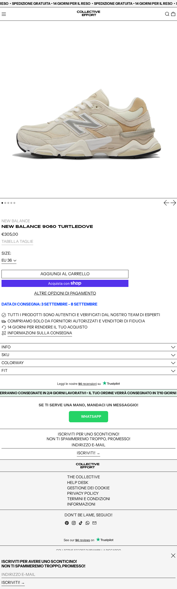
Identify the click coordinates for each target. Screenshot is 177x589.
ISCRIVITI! (86, 453)
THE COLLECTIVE (83, 477)
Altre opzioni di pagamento (65, 293)
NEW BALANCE (16, 221)
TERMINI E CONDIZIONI (88, 498)
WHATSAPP (91, 416)
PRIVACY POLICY (83, 493)
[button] (167, 14)
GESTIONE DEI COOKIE (88, 488)
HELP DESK (77, 482)
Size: (6, 253)
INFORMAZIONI (81, 504)
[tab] (2, 203)
